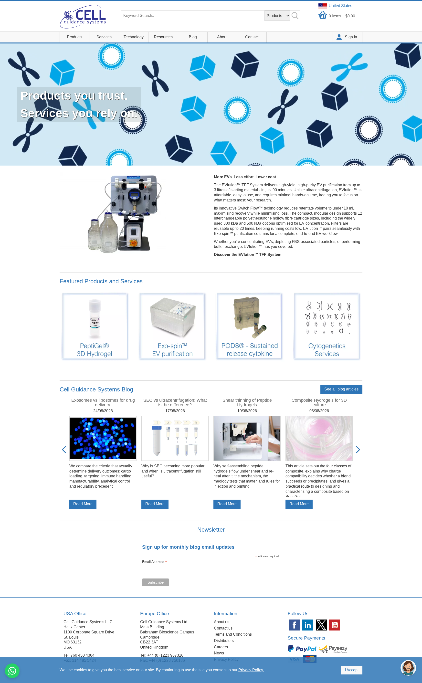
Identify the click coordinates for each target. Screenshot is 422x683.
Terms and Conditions (233, 634)
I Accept (352, 670)
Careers (221, 647)
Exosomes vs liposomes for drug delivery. (103, 402)
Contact (252, 37)
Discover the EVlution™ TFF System (247, 254)
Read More (83, 504)
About (222, 37)
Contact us (223, 628)
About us (221, 622)
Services (104, 37)
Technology (134, 37)
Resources (163, 37)
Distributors (224, 641)
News (219, 653)
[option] (103, 453)
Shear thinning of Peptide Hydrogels (247, 402)
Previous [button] (64, 449)
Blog (193, 37)
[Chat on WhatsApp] (12, 670)
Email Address (154, 561)
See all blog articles (341, 389)
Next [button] (358, 449)
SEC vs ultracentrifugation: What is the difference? (175, 402)
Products (74, 37)
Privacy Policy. (251, 670)
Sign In (351, 37)
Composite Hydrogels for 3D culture (319, 402)
